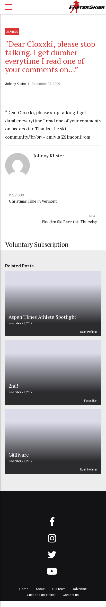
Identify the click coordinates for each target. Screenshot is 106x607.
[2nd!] (52, 372)
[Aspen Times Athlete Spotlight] (52, 303)
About (40, 589)
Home (23, 589)
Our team (59, 589)
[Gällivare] (52, 441)
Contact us (71, 595)
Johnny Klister (15, 84)
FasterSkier (91, 400)
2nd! (13, 386)
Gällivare (18, 454)
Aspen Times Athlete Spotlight (42, 317)
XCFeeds (12, 31)
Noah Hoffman (89, 331)
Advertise (80, 589)
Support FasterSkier (41, 595)
